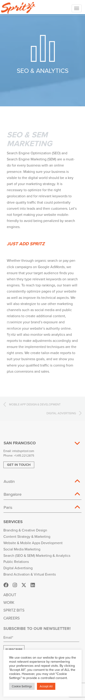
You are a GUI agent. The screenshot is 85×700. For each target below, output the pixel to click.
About (9, 595)
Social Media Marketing (21, 549)
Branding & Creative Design (25, 530)
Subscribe (13, 649)
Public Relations (16, 561)
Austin (9, 481)
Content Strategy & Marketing (26, 536)
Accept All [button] (46, 686)
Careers (11, 618)
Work (8, 602)
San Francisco (20, 443)
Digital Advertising (18, 567)
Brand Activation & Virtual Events (29, 574)
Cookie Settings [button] (22, 686)
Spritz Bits (13, 610)
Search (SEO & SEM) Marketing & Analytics (36, 555)
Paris (8, 507)
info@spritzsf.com (23, 451)
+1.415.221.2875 (24, 455)
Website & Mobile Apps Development (33, 542)
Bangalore (13, 494)
